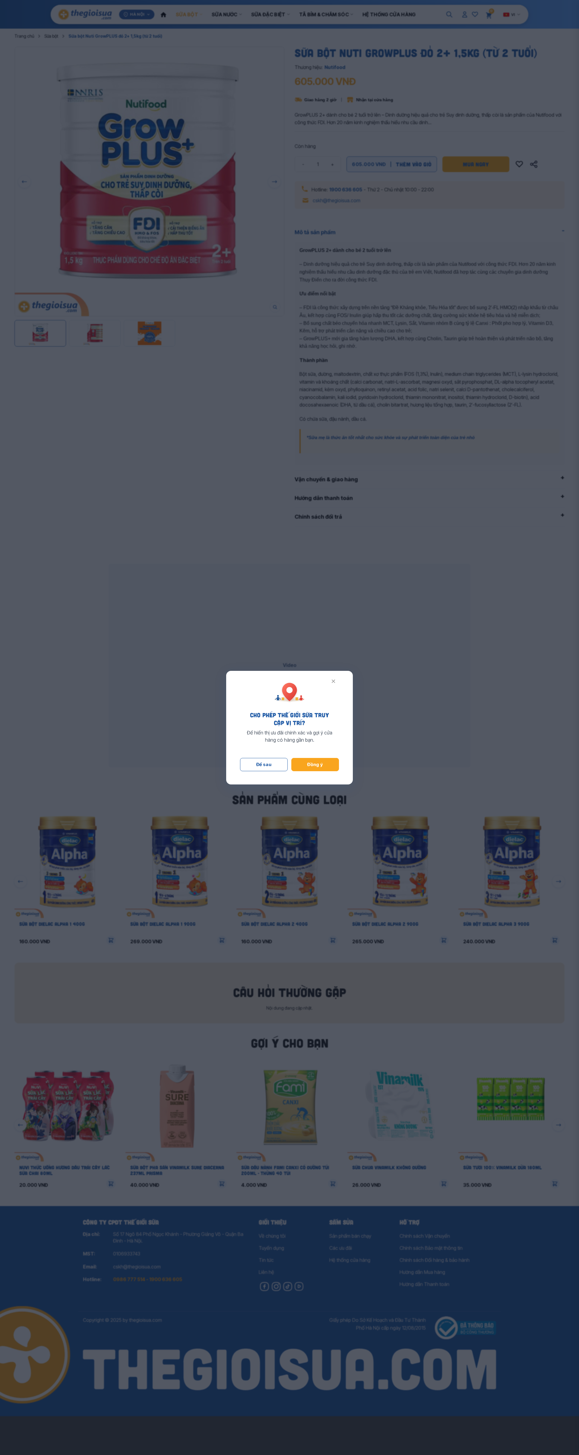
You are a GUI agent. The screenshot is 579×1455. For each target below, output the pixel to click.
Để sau (264, 764)
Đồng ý (315, 764)
